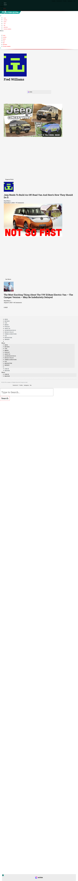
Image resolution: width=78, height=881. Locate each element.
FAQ (6, 335)
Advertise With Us (10, 330)
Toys (5, 23)
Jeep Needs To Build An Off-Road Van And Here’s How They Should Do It (38, 196)
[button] (39, 6)
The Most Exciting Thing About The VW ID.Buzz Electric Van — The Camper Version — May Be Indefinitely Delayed (38, 296)
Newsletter (8, 337)
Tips (4, 25)
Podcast (7, 326)
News (5, 18)
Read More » (7, 201)
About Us (7, 328)
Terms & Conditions (11, 334)
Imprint (7, 339)
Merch (5, 21)
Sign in (5, 2)
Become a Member (7, 29)
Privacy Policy (9, 332)
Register (5, 4)
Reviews (5, 19)
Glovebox (6, 27)
